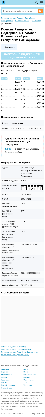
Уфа (25, 382)
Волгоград (5, 369)
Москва (4, 382)
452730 (8, 149)
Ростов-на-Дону (29, 374)
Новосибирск (6, 388)
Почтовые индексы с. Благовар (13, 347)
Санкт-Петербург (30, 380)
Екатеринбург (6, 374)
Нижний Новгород (8, 385)
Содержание (10, 47)
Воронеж (4, 372)
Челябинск (27, 385)
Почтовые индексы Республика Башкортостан (19, 352)
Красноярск (5, 380)
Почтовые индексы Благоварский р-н (16, 349)
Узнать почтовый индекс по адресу (15, 355)
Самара (26, 377)
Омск (25, 369)
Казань (4, 377)
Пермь (26, 372)
